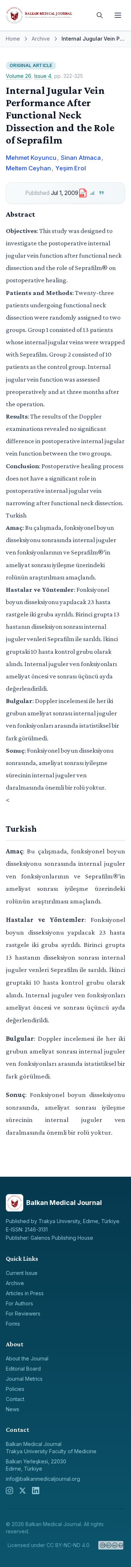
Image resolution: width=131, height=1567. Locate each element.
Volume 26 (18, 76)
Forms (13, 1324)
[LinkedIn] (35, 1490)
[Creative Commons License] (110, 1545)
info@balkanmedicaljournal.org (43, 1479)
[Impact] (92, 193)
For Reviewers (23, 1313)
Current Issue (21, 1273)
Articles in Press (25, 1293)
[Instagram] (9, 1490)
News (12, 1409)
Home (13, 39)
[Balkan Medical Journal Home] (47, 15)
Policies (15, 1389)
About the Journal (27, 1358)
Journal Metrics (24, 1379)
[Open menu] (118, 15)
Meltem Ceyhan (28, 168)
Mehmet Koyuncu (31, 157)
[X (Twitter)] (22, 1490)
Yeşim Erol (70, 168)
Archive (41, 39)
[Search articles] (99, 15)
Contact (15, 1399)
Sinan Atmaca (81, 157)
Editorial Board (23, 1369)
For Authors (19, 1303)
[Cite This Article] (101, 193)
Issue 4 (42, 76)
